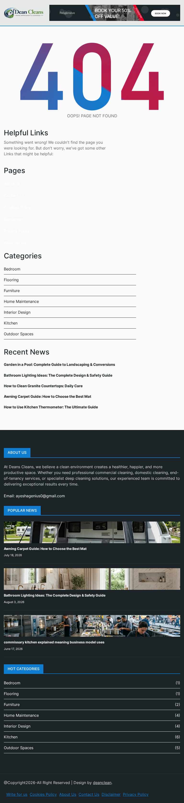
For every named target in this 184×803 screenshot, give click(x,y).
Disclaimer (13, 219)
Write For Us (15, 242)
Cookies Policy (17, 207)
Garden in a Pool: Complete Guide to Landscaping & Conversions (59, 364)
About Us (67, 794)
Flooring (11, 279)
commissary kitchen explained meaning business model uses (54, 642)
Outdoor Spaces (18, 333)
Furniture (12, 290)
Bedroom (12, 269)
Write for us (16, 794)
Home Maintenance (21, 301)
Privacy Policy (16, 231)
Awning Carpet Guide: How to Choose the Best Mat (47, 396)
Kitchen (10, 323)
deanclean (102, 782)
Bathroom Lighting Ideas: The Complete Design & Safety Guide (58, 375)
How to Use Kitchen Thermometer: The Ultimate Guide (51, 407)
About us (12, 183)
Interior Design (17, 312)
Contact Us (14, 195)
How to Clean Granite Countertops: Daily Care (43, 386)
